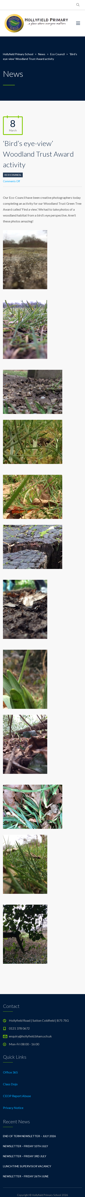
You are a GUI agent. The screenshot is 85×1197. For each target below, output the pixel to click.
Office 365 (10, 1072)
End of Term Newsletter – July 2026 (29, 1136)
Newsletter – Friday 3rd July (24, 1156)
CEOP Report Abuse (17, 1096)
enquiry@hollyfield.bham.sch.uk (30, 1036)
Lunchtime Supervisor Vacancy (27, 1166)
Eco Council (13, 174)
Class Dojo (10, 1084)
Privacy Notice (13, 1108)
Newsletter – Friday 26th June (26, 1176)
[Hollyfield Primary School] (36, 23)
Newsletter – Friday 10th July (25, 1146)
